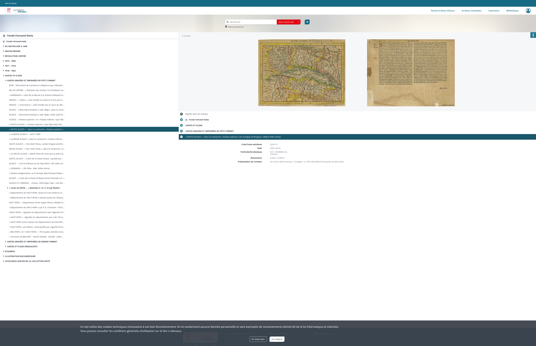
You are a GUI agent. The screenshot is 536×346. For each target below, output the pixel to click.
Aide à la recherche (236, 27)
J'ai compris (277, 339)
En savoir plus (258, 339)
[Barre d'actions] (533, 35)
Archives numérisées (472, 10)
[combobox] (289, 22)
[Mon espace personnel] (528, 11)
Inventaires (494, 10)
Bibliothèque (512, 10)
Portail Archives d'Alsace (443, 10)
